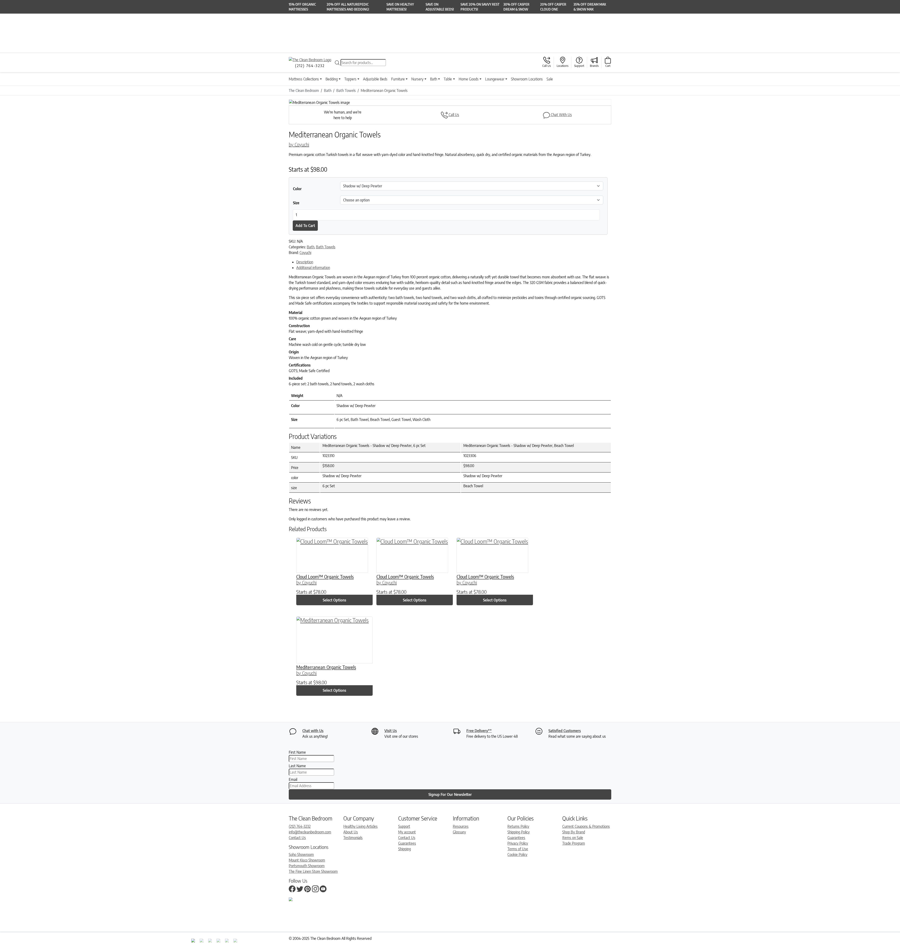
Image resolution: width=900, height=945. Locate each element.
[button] (313, 102)
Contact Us (297, 837)
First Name (297, 752)
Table (448, 79)
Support (404, 826)
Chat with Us (312, 730)
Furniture (398, 79)
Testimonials (353, 837)
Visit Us (390, 730)
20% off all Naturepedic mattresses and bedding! (348, 6)
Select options (334, 600)
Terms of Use (517, 849)
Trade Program (573, 843)
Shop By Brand (573, 832)
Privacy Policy (517, 843)
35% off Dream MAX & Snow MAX (590, 6)
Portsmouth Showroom (307, 865)
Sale (550, 79)
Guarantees (407, 843)
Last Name (297, 766)
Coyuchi (305, 252)
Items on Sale (572, 837)
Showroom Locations (527, 79)
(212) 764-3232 (300, 826)
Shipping (404, 849)
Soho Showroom (301, 854)
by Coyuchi (299, 144)
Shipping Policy (518, 832)
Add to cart (305, 225)
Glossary (459, 832)
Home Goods (469, 79)
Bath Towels (325, 247)
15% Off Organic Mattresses (302, 6)
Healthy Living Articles (360, 826)
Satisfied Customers (564, 730)
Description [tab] (304, 262)
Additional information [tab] (313, 267)
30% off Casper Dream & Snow (516, 6)
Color (297, 188)
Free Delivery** (479, 730)
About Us (350, 832)
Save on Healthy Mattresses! (400, 6)
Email (293, 779)
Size (296, 202)
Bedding (332, 79)
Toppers (350, 79)
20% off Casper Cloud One (553, 6)
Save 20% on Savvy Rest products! (480, 6)
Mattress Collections (304, 79)
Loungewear (494, 79)
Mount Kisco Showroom (307, 860)
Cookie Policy (517, 854)
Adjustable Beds (375, 79)
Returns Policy (518, 826)
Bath (433, 79)
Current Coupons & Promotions (586, 826)
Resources (461, 826)
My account (407, 832)
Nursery (417, 79)
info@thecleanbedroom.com (310, 832)
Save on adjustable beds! (440, 6)
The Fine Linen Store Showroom (313, 871)
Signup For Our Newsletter (450, 794)
